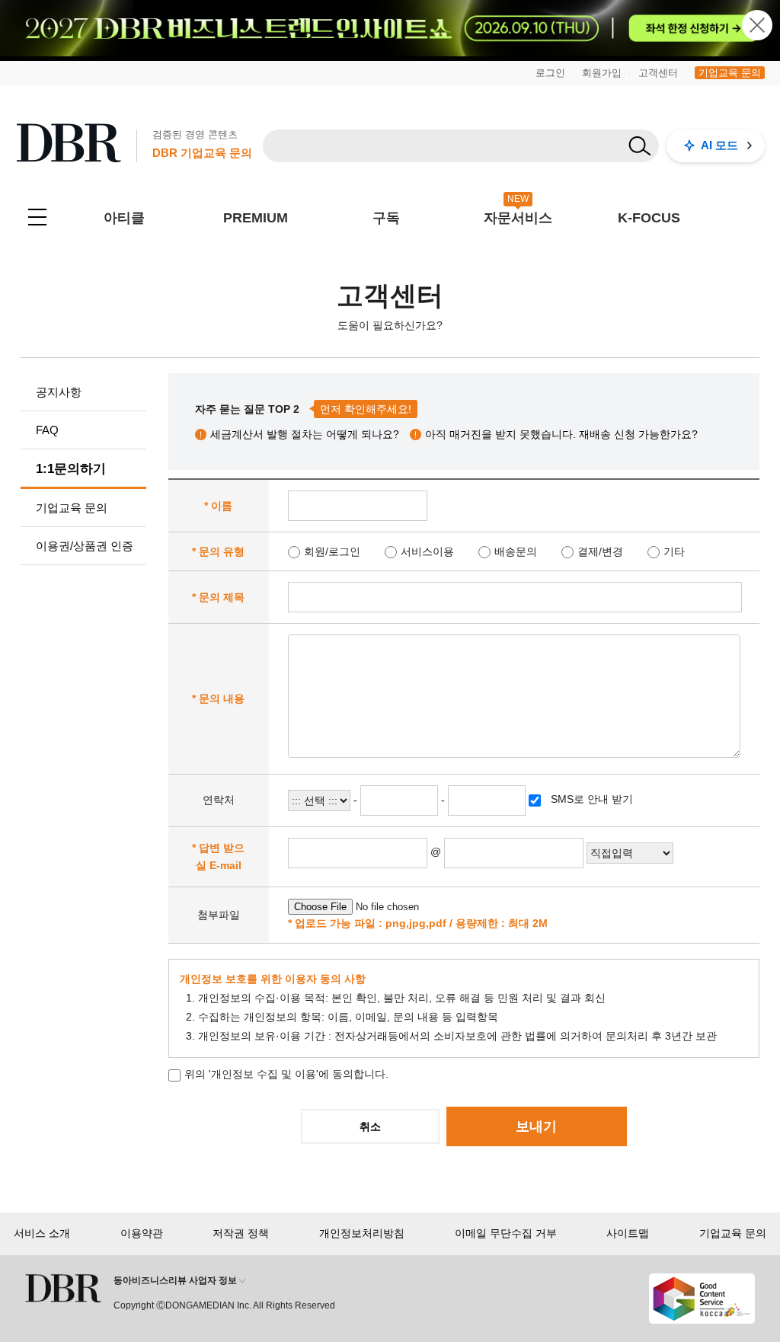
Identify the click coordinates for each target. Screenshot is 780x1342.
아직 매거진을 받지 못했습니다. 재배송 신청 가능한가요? (561, 434)
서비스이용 (427, 551)
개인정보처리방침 (361, 1233)
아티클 (124, 217)
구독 (386, 217)
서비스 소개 (42, 1233)
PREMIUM (255, 217)
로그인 (550, 72)
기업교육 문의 (729, 72)
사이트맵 (627, 1233)
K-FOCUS (649, 217)
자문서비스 (518, 217)
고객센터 (658, 72)
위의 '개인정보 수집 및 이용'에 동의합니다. (286, 1074)
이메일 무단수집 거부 (506, 1233)
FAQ (47, 429)
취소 (370, 1126)
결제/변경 (600, 551)
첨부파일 (218, 915)
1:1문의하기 (71, 469)
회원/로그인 (332, 551)
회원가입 (602, 72)
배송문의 (515, 551)
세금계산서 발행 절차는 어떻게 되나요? (304, 434)
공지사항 (59, 391)
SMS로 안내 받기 (590, 799)
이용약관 (141, 1233)
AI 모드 (719, 145)
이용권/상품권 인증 (84, 545)
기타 (674, 551)
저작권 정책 (241, 1233)
